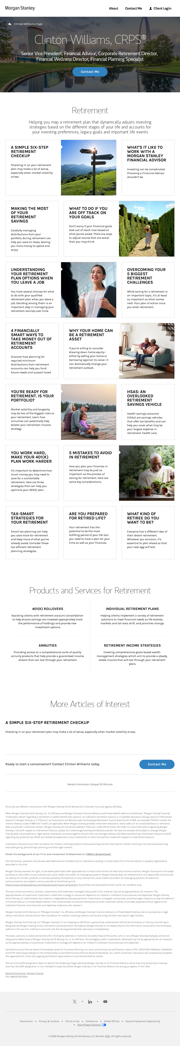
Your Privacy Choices (88, 1024)
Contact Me (90, 72)
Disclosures (26, 1021)
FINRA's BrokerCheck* (98, 854)
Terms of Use (72, 1021)
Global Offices (111, 1021)
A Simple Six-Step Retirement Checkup (47, 722)
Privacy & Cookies (49, 1021)
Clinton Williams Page (28, 24)
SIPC (107, 1036)
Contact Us (92, 1021)
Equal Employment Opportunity (143, 1021)
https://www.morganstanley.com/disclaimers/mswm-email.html (41, 884)
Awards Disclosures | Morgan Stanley (24, 973)
